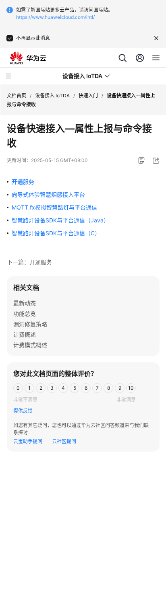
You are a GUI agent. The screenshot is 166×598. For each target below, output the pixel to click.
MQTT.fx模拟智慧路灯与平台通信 (54, 207)
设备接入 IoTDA (52, 95)
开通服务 (23, 181)
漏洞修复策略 (30, 324)
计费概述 (24, 334)
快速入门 (88, 95)
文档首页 (16, 95)
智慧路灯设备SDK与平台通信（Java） (60, 220)
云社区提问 (64, 441)
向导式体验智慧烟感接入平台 (48, 194)
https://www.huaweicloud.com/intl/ (55, 17)
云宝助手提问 (27, 441)
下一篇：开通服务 (29, 262)
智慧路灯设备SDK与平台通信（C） (56, 233)
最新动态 (24, 303)
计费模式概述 (30, 344)
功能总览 (24, 313)
